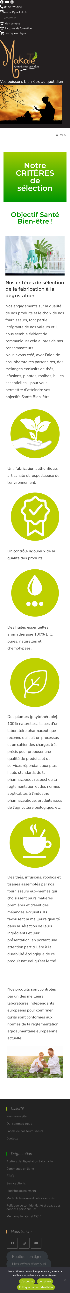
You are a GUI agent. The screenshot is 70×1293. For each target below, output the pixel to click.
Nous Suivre (21, 1231)
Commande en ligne (20, 1169)
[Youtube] (36, 1243)
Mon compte (12, 23)
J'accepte (27, 1281)
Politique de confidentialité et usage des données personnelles (33, 1207)
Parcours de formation (18, 28)
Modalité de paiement (21, 1191)
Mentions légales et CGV (23, 1216)
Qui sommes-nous (19, 1124)
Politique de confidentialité (36, 1287)
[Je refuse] (65, 1280)
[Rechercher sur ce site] (35, 17)
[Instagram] (24, 1243)
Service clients (16, 1183)
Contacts (12, 1138)
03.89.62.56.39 (13, 7)
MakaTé (17, 1108)
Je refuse (45, 1281)
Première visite (16, 1116)
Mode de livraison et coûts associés (30, 1198)
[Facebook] (12, 1243)
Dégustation (21, 1153)
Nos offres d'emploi (29, 1264)
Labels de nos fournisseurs (24, 1131)
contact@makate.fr (15, 12)
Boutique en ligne (15, 33)
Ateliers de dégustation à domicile (29, 1161)
